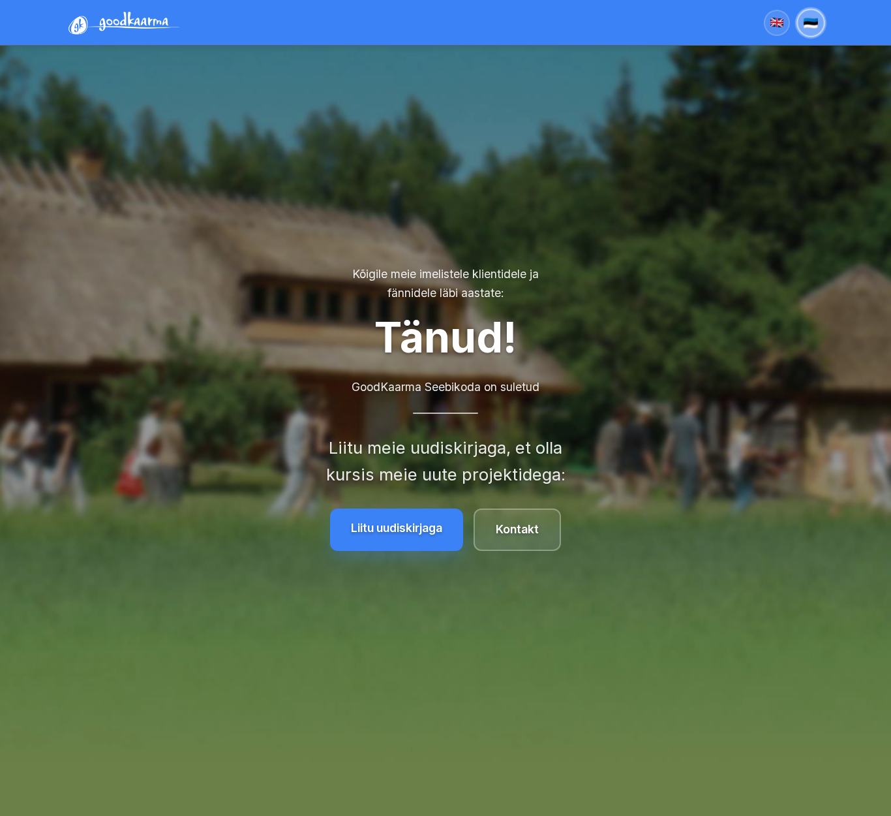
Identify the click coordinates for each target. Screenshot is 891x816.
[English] (777, 23)
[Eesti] (810, 22)
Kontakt (517, 529)
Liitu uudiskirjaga (396, 528)
